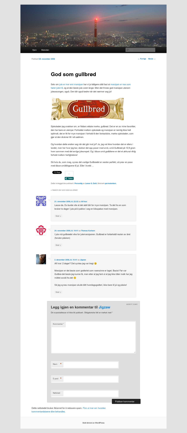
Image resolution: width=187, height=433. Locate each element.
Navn (57, 364)
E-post (57, 378)
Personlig (78, 183)
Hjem (34, 49)
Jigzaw (83, 259)
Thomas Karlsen (88, 230)
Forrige (142, 58)
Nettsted (56, 392)
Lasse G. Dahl (91, 183)
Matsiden (45, 49)
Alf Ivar (84, 201)
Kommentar (58, 323)
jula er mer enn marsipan (71, 84)
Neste (151, 58)
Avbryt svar (131, 304)
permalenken (110, 183)
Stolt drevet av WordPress (93, 422)
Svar (58, 215)
